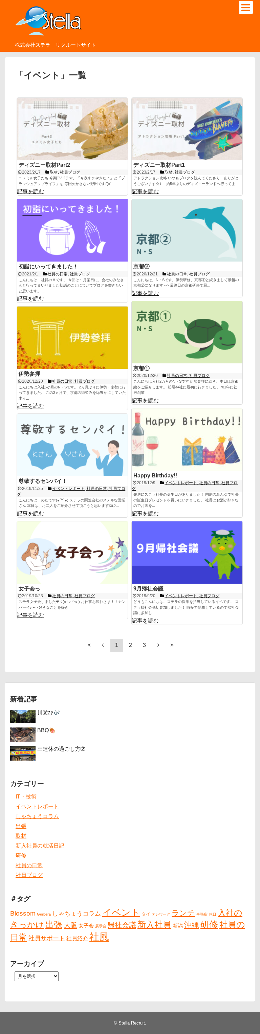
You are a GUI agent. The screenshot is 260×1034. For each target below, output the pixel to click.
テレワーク (161, 914)
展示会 (100, 926)
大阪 (70, 925)
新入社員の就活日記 (40, 846)
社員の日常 (29, 865)
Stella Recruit (131, 1023)
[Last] (172, 644)
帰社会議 (122, 925)
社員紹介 (77, 938)
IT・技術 (26, 797)
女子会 (86, 925)
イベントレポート (37, 806)
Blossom (23, 913)
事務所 (202, 914)
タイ (146, 914)
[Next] (158, 644)
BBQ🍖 (46, 730)
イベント (121, 912)
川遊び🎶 (48, 713)
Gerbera (44, 914)
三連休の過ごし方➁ (61, 749)
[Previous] (102, 644)
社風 (99, 936)
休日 (212, 914)
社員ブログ (29, 875)
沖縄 (191, 925)
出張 (21, 826)
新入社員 (154, 924)
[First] (89, 644)
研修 (21, 855)
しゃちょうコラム (37, 816)
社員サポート (46, 938)
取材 (21, 836)
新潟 (178, 925)
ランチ (183, 913)
